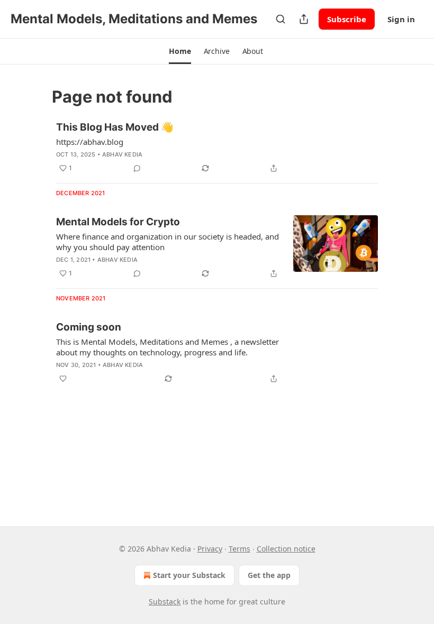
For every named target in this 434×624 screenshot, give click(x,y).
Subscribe (346, 19)
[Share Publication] (303, 19)
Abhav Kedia (122, 154)
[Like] (63, 378)
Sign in (401, 19)
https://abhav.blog (89, 141)
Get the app (269, 575)
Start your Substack (189, 575)
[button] (179, 51)
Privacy (209, 549)
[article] (217, 147)
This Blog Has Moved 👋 (115, 127)
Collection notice (286, 549)
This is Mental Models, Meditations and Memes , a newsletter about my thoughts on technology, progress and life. (167, 346)
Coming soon (88, 327)
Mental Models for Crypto (118, 222)
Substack (164, 602)
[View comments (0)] (137, 168)
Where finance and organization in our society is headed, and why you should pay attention (167, 241)
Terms (239, 549)
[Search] (280, 19)
